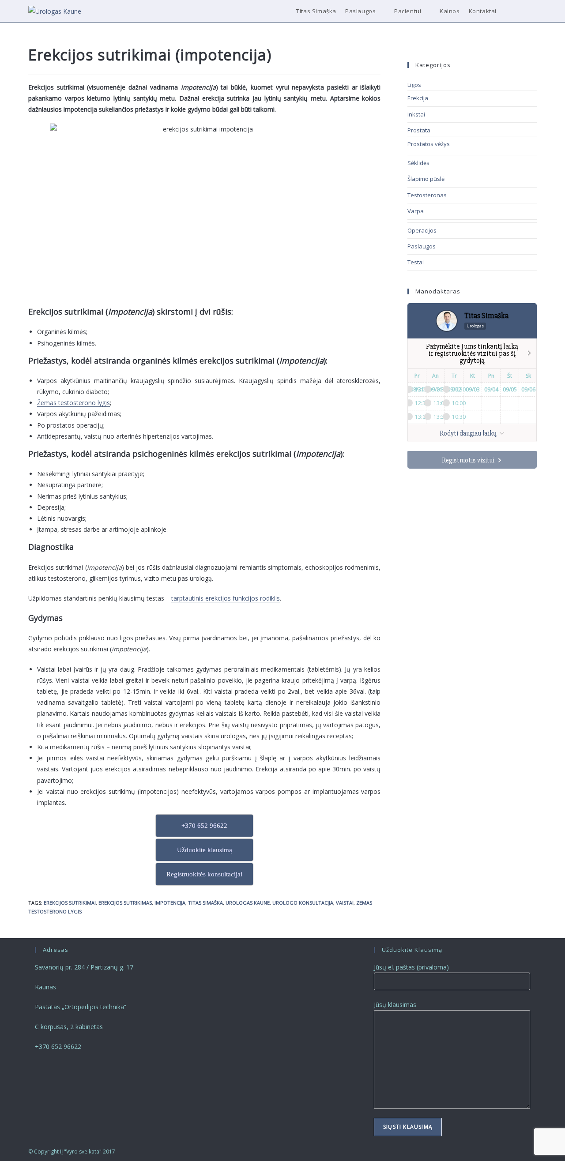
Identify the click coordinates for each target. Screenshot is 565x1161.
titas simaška (205, 902)
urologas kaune (248, 902)
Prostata (418, 130)
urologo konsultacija (302, 902)
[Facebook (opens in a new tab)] (510, 11)
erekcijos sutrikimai (70, 902)
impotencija (169, 902)
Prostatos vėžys (428, 144)
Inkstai (416, 114)
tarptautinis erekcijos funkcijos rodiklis (225, 598)
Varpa (415, 211)
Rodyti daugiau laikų (469, 433)
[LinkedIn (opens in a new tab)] (522, 11)
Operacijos (422, 230)
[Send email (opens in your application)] (534, 11)
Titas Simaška (486, 315)
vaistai (345, 902)
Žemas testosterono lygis (73, 402)
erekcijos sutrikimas (125, 902)
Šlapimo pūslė (425, 179)
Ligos (414, 85)
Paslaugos (421, 246)
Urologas (475, 326)
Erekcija (417, 98)
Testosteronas (427, 195)
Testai (415, 262)
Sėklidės (418, 163)
